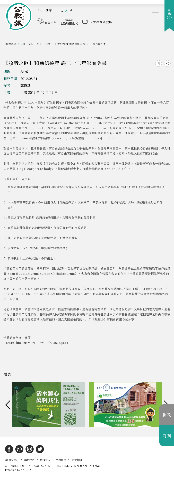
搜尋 (49, 10)
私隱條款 (61, 460)
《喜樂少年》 (11, 460)
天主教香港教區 (101, 22)
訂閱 (166, 435)
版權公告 (45, 460)
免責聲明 (77, 460)
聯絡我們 (29, 460)
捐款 (166, 415)
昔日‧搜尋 (26, 43)
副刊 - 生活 (43, 43)
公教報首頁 (9, 43)
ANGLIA (26, 470)
